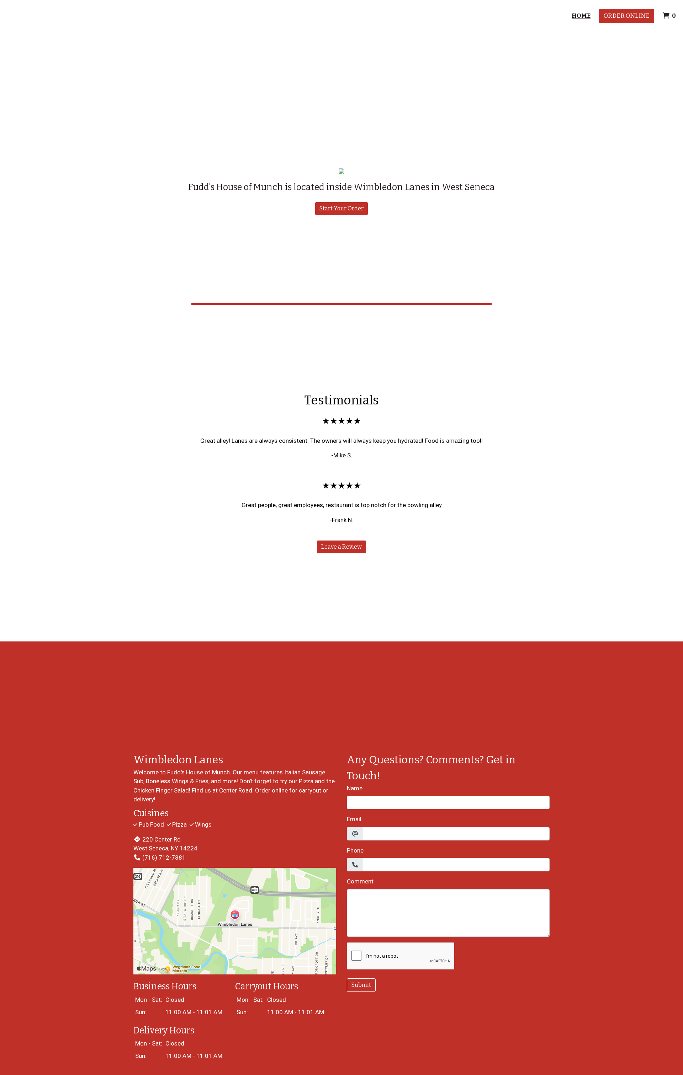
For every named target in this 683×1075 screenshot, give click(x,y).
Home (581, 16)
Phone (355, 850)
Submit (361, 985)
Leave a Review (341, 546)
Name (354, 788)
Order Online (627, 16)
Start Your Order (341, 208)
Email (354, 819)
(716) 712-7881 (164, 857)
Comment (360, 881)
